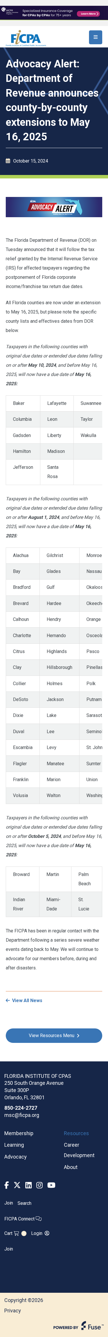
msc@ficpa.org (21, 1115)
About (70, 1167)
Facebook (6, 1185)
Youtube (51, 1185)
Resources (76, 1133)
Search (24, 1203)
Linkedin (28, 1185)
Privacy (12, 1311)
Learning (14, 1145)
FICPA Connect (20, 1219)
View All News (27, 1000)
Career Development (79, 1150)
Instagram (39, 1185)
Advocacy (15, 1157)
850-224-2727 (20, 1108)
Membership (18, 1133)
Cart (14, 1233)
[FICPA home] (26, 37)
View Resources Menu (51, 1035)
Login (36, 1233)
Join (8, 1203)
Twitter (17, 1185)
